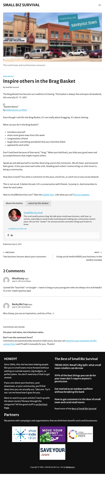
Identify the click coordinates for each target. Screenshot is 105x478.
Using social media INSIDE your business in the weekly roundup (79, 256)
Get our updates (81, 194)
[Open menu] (99, 5)
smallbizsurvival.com (17, 229)
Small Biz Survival (12, 87)
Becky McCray (20, 304)
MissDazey (18, 278)
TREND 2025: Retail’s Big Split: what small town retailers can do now (78, 366)
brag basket (8, 76)
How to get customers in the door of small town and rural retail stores (78, 401)
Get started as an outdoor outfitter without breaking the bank (74, 390)
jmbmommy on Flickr (16, 110)
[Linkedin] (12, 235)
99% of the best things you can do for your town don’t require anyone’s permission (75, 378)
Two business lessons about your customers (24, 254)
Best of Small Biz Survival (84, 408)
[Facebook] (8, 235)
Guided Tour (48, 194)
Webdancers (70, 467)
